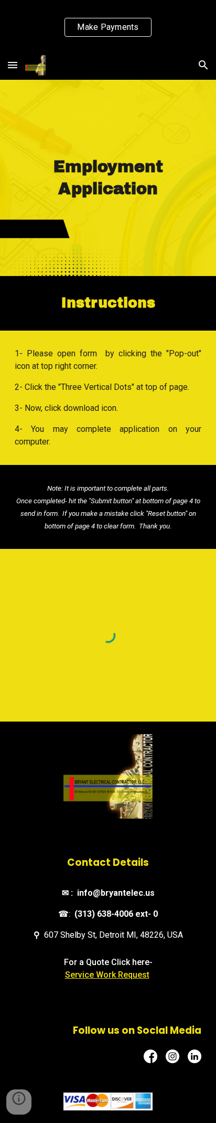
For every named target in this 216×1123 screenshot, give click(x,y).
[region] (108, 25)
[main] (108, 178)
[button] (12, 64)
